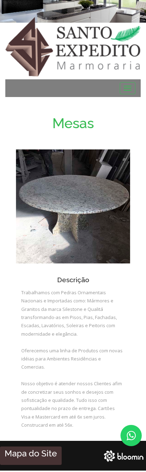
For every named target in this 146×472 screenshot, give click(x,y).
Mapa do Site (31, 453)
